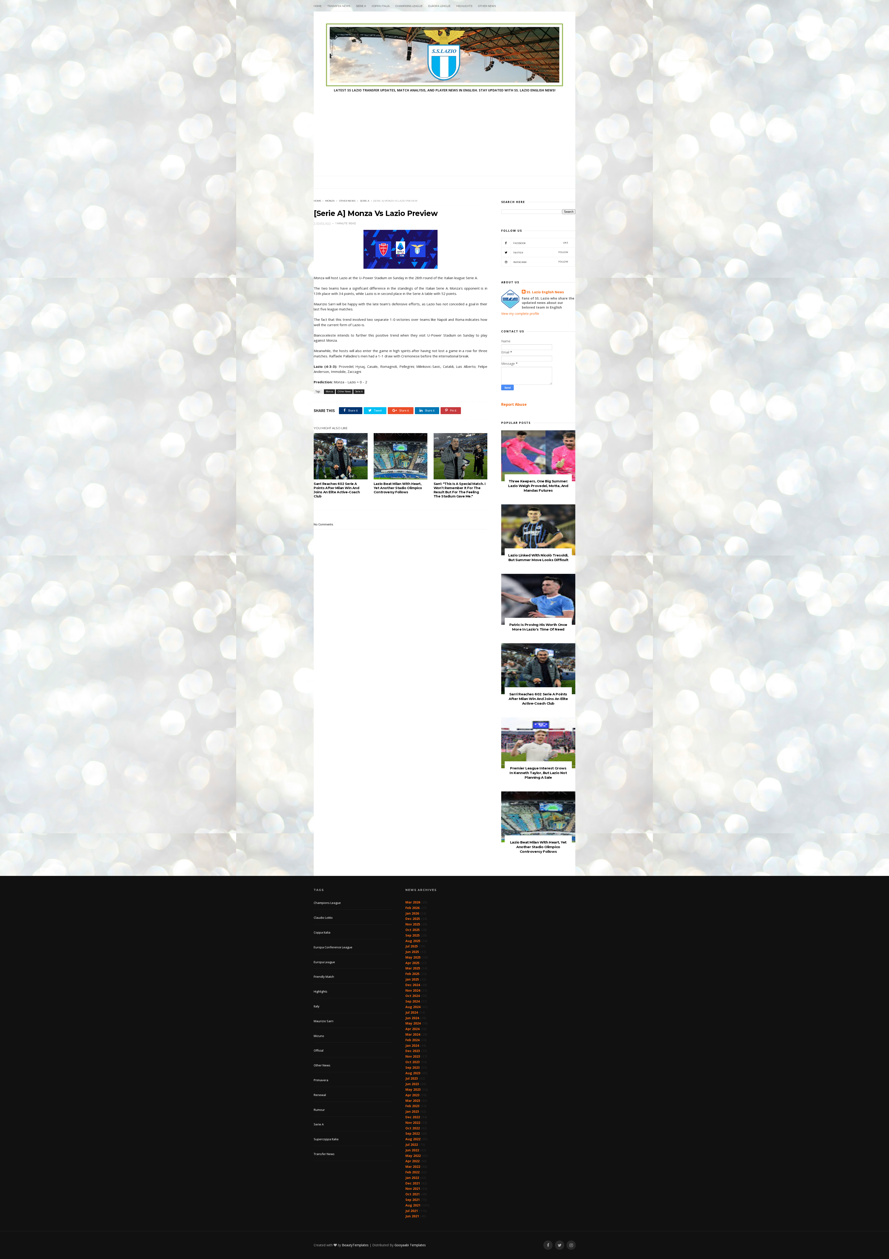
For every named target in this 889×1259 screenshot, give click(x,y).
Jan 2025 (412, 979)
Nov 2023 (412, 1056)
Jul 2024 (411, 1012)
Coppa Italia (381, 6)
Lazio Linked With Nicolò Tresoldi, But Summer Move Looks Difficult (538, 557)
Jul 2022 (411, 1144)
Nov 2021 (412, 1188)
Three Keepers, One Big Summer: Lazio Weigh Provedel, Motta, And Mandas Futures (538, 486)
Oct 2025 (412, 930)
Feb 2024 (412, 1040)
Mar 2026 (412, 902)
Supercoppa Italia (326, 1139)
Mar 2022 (412, 1166)
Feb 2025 (412, 974)
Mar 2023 (412, 1100)
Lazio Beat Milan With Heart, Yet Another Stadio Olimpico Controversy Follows (398, 488)
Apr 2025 (412, 963)
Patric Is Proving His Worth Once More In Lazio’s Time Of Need (538, 626)
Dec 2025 (412, 918)
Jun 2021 (412, 1216)
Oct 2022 (412, 1128)
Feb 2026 (412, 908)
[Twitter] (559, 1245)
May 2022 (413, 1155)
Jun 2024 (412, 1018)
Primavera (321, 1080)
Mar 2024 (412, 1034)
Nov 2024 (412, 990)
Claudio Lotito (323, 917)
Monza (330, 200)
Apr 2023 (412, 1095)
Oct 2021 (412, 1194)
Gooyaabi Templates (410, 1245)
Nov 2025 (412, 924)
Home (318, 6)
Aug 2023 (412, 1073)
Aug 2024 (412, 1007)
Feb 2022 (412, 1172)
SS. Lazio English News (545, 292)
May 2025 (413, 957)
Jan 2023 (412, 1111)
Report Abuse (514, 404)
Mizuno (319, 1036)
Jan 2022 (412, 1177)
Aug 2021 (412, 1205)
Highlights (464, 6)
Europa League (439, 6)
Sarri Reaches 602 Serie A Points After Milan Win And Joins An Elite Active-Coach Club (337, 490)
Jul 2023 (411, 1078)
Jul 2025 (411, 946)
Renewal (320, 1095)
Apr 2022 (412, 1161)
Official (318, 1050)
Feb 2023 (412, 1106)
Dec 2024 (412, 985)
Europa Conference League (333, 947)
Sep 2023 (412, 1067)
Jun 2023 (412, 1084)
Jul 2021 (411, 1211)
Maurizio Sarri (323, 1021)
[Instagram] (571, 1245)
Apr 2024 (412, 1029)
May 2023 (413, 1089)
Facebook (540, 242)
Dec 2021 (412, 1183)
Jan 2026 (412, 913)
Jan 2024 (412, 1045)
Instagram (540, 261)
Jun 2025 (412, 952)
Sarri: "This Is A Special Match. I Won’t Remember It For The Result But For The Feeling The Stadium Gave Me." (459, 490)
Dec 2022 (412, 1117)
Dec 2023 (412, 1051)
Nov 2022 (412, 1122)
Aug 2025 (412, 941)
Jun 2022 (412, 1150)
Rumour (319, 1110)
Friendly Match (324, 977)
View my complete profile (520, 313)
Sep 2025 (412, 935)
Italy (316, 1006)
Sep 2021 (412, 1199)
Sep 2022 (412, 1133)
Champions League (409, 6)
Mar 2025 (412, 968)
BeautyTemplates (355, 1245)
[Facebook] (548, 1245)
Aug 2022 (412, 1139)
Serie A (361, 6)
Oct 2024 (412, 995)
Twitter (540, 252)
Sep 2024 (412, 1001)
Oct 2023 (412, 1062)
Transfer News (338, 6)
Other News (487, 6)
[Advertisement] (444, 141)
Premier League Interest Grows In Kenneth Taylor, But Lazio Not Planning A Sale (538, 773)
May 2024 (413, 1023)
